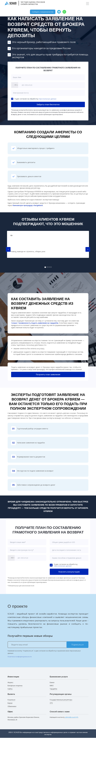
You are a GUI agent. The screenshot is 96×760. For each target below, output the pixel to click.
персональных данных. (63, 566)
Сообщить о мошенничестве (43, 12)
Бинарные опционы (15, 685)
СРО (51, 703)
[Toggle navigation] (87, 3)
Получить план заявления (48, 374)
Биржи (10, 703)
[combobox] (14, 85)
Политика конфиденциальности (20, 657)
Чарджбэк (53, 689)
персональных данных (47, 99)
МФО (52, 685)
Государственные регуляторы (61, 700)
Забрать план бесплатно (48, 104)
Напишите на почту (64, 717)
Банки (52, 682)
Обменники (12, 706)
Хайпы (10, 689)
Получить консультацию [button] (69, 572)
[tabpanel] (48, 244)
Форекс (10, 682)
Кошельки (11, 700)
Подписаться (77, 644)
